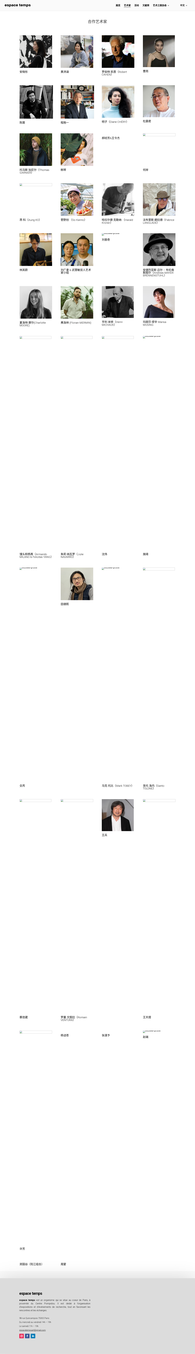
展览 (118, 5)
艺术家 (127, 5)
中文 (182, 5)
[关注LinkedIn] (33, 1336)
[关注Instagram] (21, 1336)
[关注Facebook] (27, 1336)
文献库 (145, 5)
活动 (136, 5)
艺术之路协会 (160, 5)
